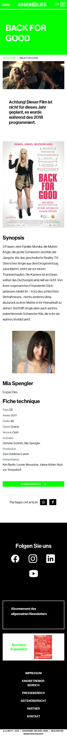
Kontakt (33, 716)
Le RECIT (9, 731)
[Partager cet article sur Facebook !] (52, 502)
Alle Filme (10, 58)
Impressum (33, 673)
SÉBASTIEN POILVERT (33, 734)
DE (63, 4)
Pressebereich (33, 693)
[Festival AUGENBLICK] (32, 4)
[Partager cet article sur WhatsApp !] (43, 502)
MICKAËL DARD (41, 731)
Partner (33, 708)
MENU (6, 5)
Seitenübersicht (33, 701)
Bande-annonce (31, 484)
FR (57, 4)
